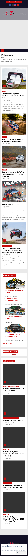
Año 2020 (4, 169)
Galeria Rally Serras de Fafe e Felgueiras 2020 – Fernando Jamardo (13, 174)
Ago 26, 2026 (8, 393)
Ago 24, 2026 (8, 424)
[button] (25, 50)
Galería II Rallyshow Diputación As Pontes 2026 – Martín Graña (13, 454)
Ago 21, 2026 (8, 458)
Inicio (2, 57)
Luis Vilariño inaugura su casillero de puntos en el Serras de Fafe (13, 96)
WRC (11, 246)
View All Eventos (7, 343)
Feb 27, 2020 (6, 209)
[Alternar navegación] (22, 51)
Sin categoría (5, 246)
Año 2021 (4, 137)
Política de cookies (20, 550)
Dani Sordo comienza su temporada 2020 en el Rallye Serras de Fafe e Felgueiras (12, 250)
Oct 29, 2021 (6, 144)
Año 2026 (6, 386)
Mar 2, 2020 (6, 178)
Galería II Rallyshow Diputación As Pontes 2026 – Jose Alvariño (13, 519)
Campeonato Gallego (14, 386)
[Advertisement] (14, 34)
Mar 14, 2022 (6, 100)
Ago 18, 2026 (8, 523)
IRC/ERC (4, 91)
